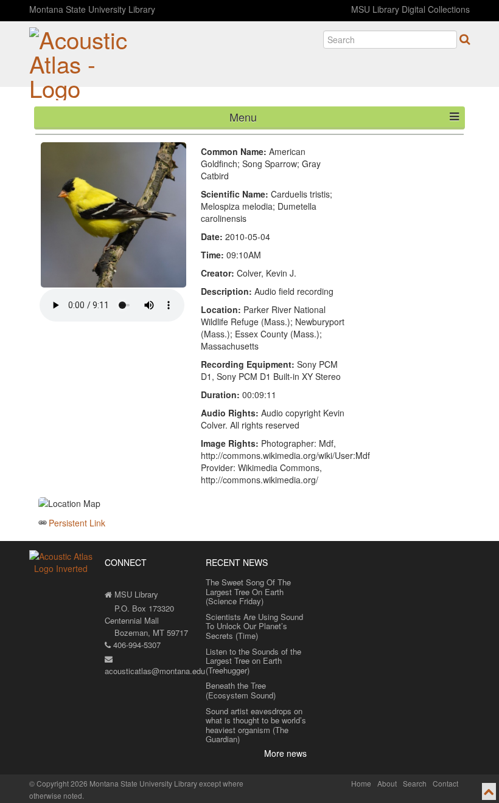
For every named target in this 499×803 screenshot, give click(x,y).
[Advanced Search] (464, 39)
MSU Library (135, 594)
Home (361, 783)
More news (285, 753)
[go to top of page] (489, 791)
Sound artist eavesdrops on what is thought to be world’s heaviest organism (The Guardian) (256, 725)
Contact (445, 783)
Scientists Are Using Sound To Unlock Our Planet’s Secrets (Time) (254, 626)
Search (415, 783)
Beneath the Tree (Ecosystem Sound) (241, 690)
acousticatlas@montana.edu (155, 671)
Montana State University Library (92, 9)
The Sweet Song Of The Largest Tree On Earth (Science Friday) (248, 591)
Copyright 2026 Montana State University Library (117, 783)
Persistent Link (77, 523)
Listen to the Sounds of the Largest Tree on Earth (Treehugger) (253, 661)
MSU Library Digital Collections (410, 9)
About (387, 783)
